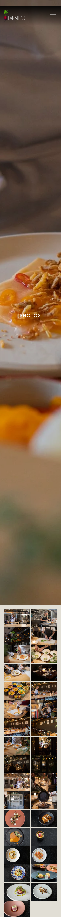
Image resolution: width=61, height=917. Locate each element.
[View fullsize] (17, 618)
